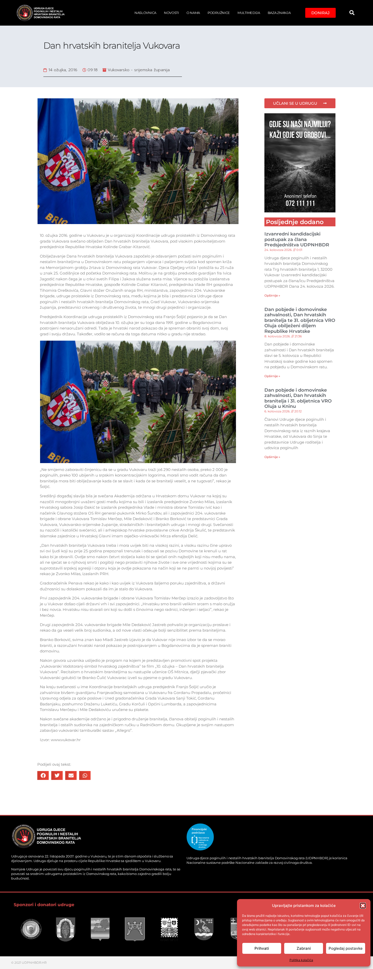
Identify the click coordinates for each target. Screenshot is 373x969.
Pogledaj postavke (346, 948)
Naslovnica (145, 13)
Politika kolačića (301, 960)
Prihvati (262, 948)
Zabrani (304, 948)
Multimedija (249, 13)
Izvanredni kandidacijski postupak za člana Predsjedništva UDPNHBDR (296, 239)
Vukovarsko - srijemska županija (139, 70)
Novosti (171, 13)
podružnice (219, 13)
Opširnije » (272, 295)
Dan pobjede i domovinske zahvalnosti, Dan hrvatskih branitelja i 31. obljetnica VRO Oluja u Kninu (298, 398)
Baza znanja (279, 13)
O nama (193, 13)
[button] (362, 905)
